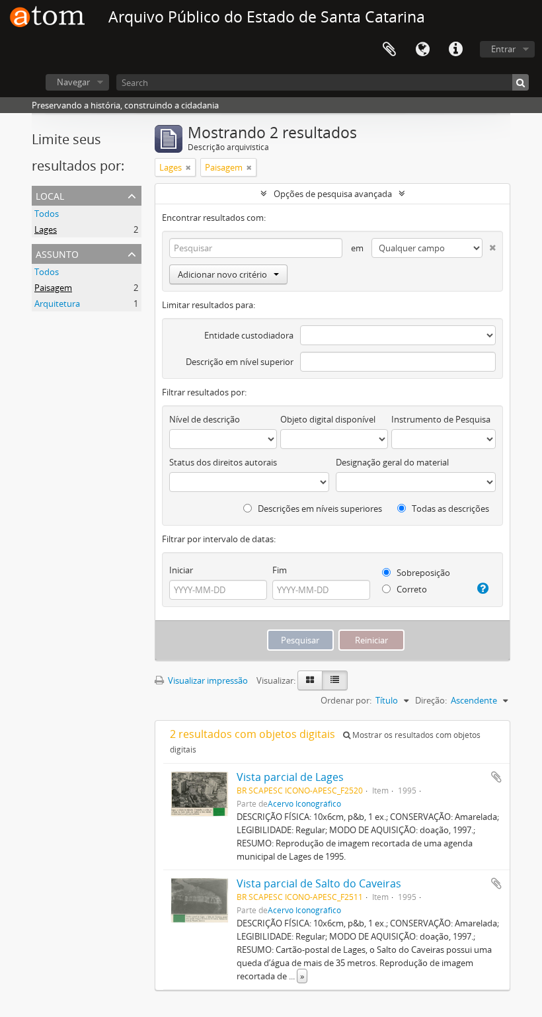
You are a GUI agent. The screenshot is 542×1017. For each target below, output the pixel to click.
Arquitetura (57, 303)
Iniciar (181, 570)
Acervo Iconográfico (304, 803)
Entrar (503, 49)
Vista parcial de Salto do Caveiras (319, 883)
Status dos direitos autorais (223, 462)
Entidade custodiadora (248, 335)
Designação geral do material (392, 462)
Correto (411, 589)
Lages (45, 229)
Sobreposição (422, 573)
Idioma (422, 49)
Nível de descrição (204, 419)
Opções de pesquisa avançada (333, 194)
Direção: (431, 700)
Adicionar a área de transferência (496, 777)
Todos (46, 214)
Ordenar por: (346, 700)
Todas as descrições (449, 508)
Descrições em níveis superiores (319, 508)
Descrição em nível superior (239, 362)
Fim (279, 570)
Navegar (73, 82)
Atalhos (455, 49)
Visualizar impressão (207, 680)
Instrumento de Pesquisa (440, 419)
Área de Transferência (389, 49)
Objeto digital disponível (327, 419)
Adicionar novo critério (222, 274)
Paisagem (53, 288)
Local (50, 195)
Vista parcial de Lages (290, 777)
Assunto (57, 253)
